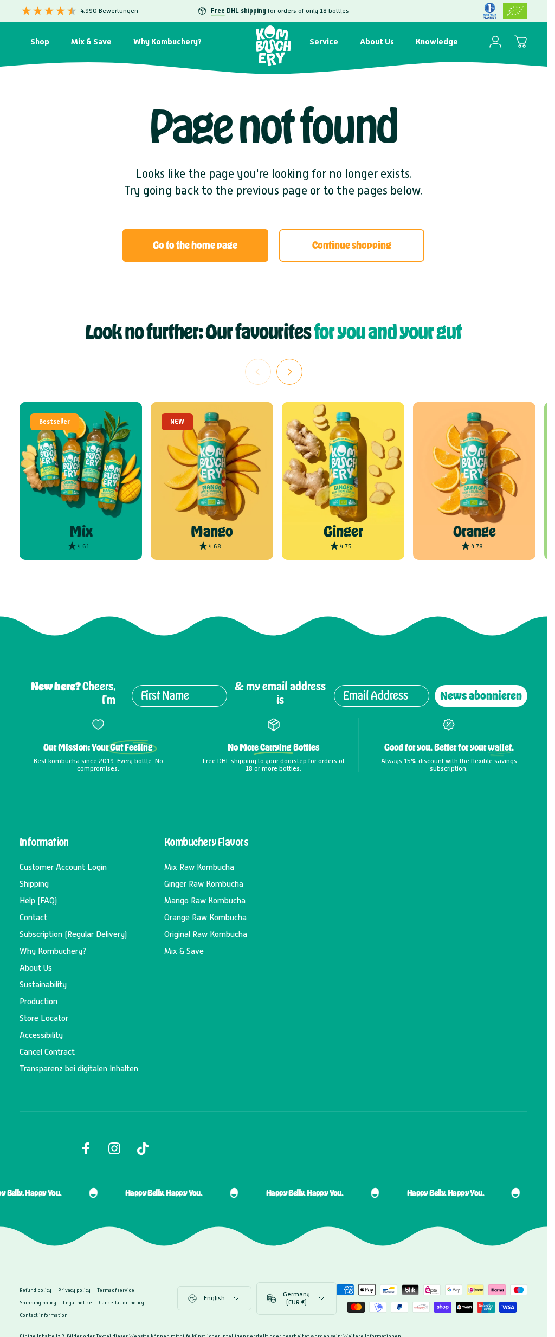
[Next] (289, 372)
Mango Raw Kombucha (205, 901)
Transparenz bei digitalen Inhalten (79, 1069)
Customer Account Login (63, 867)
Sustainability (43, 985)
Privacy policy (74, 1290)
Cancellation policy (121, 1303)
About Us (36, 968)
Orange (474, 531)
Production (38, 1001)
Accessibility (41, 1035)
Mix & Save (184, 951)
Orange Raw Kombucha (205, 917)
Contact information (44, 1315)
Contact (33, 917)
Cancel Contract (47, 1052)
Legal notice (77, 1303)
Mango (212, 531)
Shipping (34, 884)
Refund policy (35, 1290)
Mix (81, 531)
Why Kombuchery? (53, 951)
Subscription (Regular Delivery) (73, 934)
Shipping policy (38, 1303)
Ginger (343, 531)
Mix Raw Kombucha (199, 867)
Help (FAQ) (38, 901)
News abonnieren (481, 695)
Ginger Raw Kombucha (203, 884)
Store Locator (44, 1018)
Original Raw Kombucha (205, 934)
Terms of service (115, 1290)
